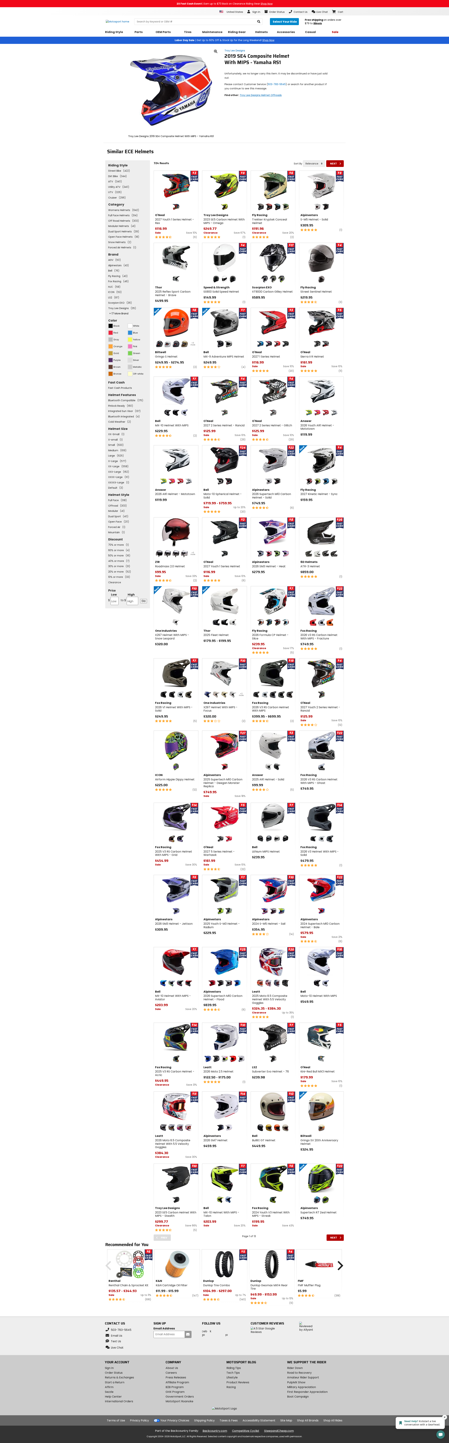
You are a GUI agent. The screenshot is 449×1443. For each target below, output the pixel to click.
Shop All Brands (308, 1420)
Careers (171, 1373)
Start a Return (114, 1382)
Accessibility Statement (259, 1420)
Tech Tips (233, 1373)
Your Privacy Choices (174, 1420)
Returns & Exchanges (119, 1377)
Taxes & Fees (229, 1420)
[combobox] (314, 163)
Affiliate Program (177, 1382)
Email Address (164, 1328)
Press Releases (176, 1377)
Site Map (286, 1420)
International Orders (119, 1401)
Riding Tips (233, 1368)
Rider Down (295, 1368)
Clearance (114, 582)
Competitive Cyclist (245, 1431)
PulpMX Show (296, 1382)
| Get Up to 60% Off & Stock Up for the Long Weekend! (224, 40)
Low (112, 597)
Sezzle (109, 1392)
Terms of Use (116, 1420)
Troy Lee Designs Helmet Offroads (261, 95)
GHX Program (175, 1392)
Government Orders (180, 1397)
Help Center (113, 1397)
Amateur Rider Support (303, 1377)
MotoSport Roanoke (179, 1401)
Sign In (109, 1368)
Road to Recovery (299, 1373)
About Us (172, 1368)
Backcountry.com (215, 1431)
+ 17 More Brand (118, 313)
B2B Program (175, 1387)
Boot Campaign (298, 1397)
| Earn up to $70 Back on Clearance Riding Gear (225, 3)
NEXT (333, 163)
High (128, 597)
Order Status (114, 1373)
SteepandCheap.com (279, 1431)
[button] (320, 12)
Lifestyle (232, 1377)
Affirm (109, 1387)
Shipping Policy (204, 1420)
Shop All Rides (332, 1420)
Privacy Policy (139, 1420)
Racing (231, 1387)
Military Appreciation (301, 1387)
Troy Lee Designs (234, 50)
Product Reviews (237, 1382)
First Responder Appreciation (307, 1392)
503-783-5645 (277, 84)
